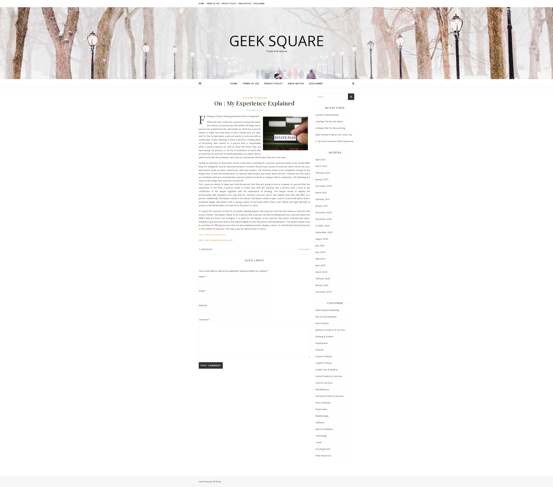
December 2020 (323, 212)
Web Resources (323, 455)
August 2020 (321, 238)
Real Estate (321, 409)
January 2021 (321, 205)
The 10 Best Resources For (212, 234)
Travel (318, 442)
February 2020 (322, 278)
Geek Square (276, 40)
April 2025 (320, 159)
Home (201, 3)
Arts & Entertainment (326, 316)
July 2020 (319, 245)
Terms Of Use (213, 3)
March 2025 (321, 166)
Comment (204, 319)
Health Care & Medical (326, 369)
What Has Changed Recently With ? (216, 240)
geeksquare (207, 249)
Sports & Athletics (324, 429)
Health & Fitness (323, 362)
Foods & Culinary (323, 356)
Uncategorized (322, 448)
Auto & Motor (322, 323)
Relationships (322, 415)
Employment (321, 343)
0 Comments (304, 249)
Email (202, 290)
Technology (321, 435)
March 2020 (321, 271)
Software (319, 422)
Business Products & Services (330, 329)
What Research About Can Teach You (333, 134)
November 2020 (323, 219)
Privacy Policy (229, 3)
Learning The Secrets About (329, 121)
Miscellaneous (322, 389)
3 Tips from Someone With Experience (334, 141)
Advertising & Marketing (327, 310)
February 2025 (322, 172)
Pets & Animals (322, 402)
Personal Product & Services (329, 396)
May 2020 (320, 258)
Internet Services (324, 382)
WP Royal (217, 481)
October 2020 (322, 225)
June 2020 (320, 252)
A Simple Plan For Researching (330, 128)
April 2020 (320, 265)
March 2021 (321, 192)
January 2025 (321, 179)
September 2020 (323, 232)
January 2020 (321, 285)
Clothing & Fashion (254, 98)
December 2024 (323, 185)
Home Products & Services (328, 376)
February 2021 (322, 199)
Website (203, 305)
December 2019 (323, 291)
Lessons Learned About (327, 114)
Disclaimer (259, 3)
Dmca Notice (245, 3)
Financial (319, 349)
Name (202, 276)
